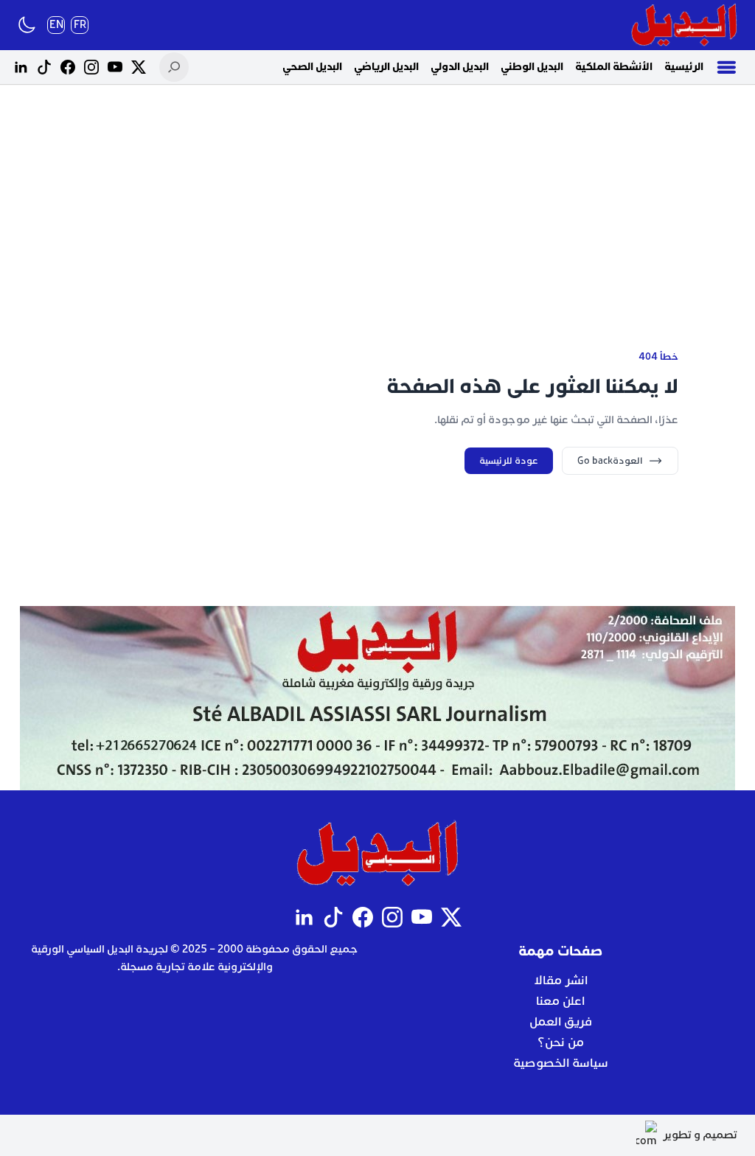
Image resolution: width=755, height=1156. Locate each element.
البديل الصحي (312, 66)
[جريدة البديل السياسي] (684, 25)
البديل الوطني (532, 66)
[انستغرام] (91, 67)
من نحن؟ (560, 1042)
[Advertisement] (377, 199)
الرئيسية (683, 66)
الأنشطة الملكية (614, 66)
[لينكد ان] (20, 67)
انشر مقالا (561, 980)
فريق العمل (560, 1022)
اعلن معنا (560, 1001)
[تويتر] (138, 67)
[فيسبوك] (68, 67)
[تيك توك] (44, 67)
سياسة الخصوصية (560, 1063)
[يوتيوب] (115, 67)
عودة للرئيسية (508, 460)
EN (56, 25)
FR (80, 25)
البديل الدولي (460, 66)
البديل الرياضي (386, 66)
